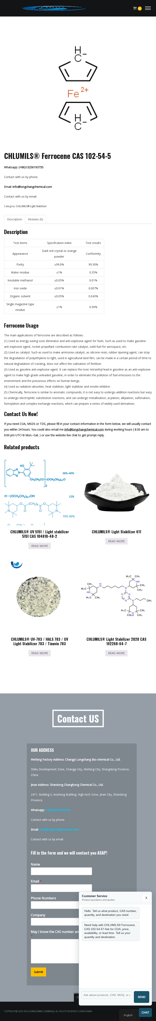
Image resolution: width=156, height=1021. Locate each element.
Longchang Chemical (41, 1011)
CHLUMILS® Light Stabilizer (31, 206)
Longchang (85, 1011)
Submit (38, 972)
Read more (39, 546)
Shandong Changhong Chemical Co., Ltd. (76, 785)
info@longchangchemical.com (32, 187)
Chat (145, 1012)
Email (36, 881)
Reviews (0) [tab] (35, 219)
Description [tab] (14, 219)
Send (141, 997)
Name (35, 864)
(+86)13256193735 (31, 167)
